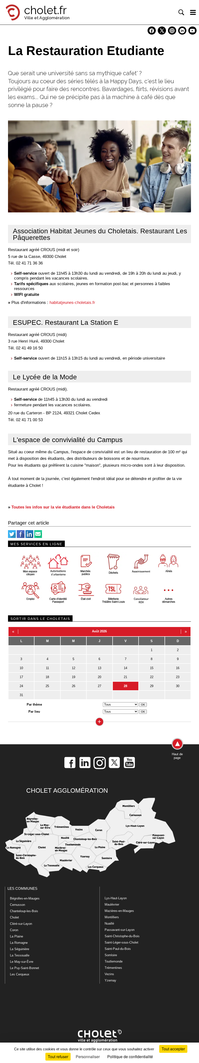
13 (99, 668)
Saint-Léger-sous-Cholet (121, 942)
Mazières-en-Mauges (119, 911)
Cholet (14, 917)
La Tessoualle (19, 955)
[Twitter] (12, 537)
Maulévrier (112, 904)
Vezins (109, 974)
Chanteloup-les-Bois (24, 911)
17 (21, 677)
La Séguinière (19, 949)
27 (99, 686)
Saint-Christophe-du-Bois (122, 936)
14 (125, 668)
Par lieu (34, 711)
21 (125, 677)
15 (151, 668)
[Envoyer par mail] (38, 537)
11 (47, 668)
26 (73, 686)
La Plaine (16, 936)
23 (177, 677)
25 (47, 686)
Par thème (34, 704)
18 (47, 677)
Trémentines (113, 968)
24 (21, 686)
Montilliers (112, 917)
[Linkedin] (29, 537)
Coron (14, 930)
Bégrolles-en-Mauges (25, 898)
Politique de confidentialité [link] (130, 1056)
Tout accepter (173, 1049)
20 (99, 677)
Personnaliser (88, 1056)
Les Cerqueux (19, 974)
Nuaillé (109, 923)
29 (151, 686)
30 (177, 686)
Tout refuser (58, 1056)
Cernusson (17, 905)
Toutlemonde (114, 961)
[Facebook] (21, 537)
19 (73, 677)
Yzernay (110, 980)
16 (177, 668)
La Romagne (19, 943)
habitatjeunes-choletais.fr (72, 302)
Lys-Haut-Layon (116, 898)
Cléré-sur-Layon (21, 924)
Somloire (111, 955)
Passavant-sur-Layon (119, 930)
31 (21, 695)
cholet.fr (45, 10)
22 (151, 677)
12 (73, 668)
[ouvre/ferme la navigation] (193, 12)
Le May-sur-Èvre (21, 961)
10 (21, 668)
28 (125, 686)
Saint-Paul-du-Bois (118, 949)
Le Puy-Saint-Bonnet (24, 968)
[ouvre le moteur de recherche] (181, 12)
